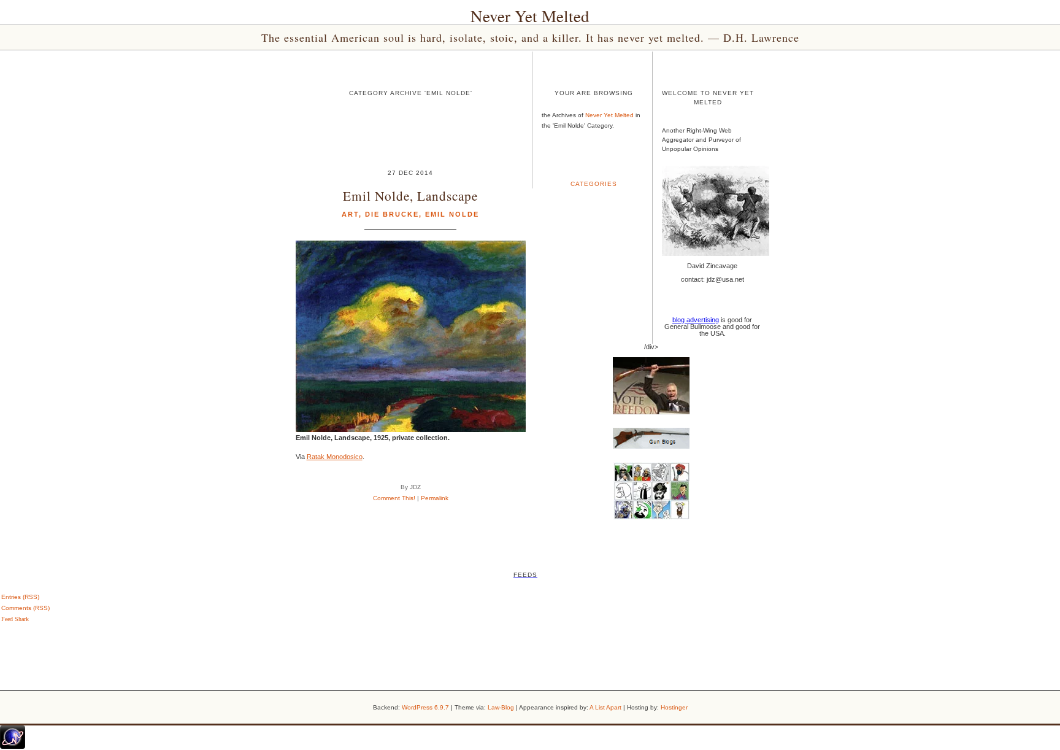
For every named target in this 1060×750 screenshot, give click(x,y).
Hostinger (674, 707)
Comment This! (394, 498)
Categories (593, 183)
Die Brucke (392, 214)
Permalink (434, 498)
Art (350, 214)
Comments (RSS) (25, 608)
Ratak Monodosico (335, 456)
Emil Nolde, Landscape (410, 195)
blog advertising (695, 319)
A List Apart (605, 707)
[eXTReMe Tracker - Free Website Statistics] (12, 746)
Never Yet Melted (530, 16)
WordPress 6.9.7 (425, 707)
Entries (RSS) (20, 596)
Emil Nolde (452, 214)
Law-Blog (501, 707)
